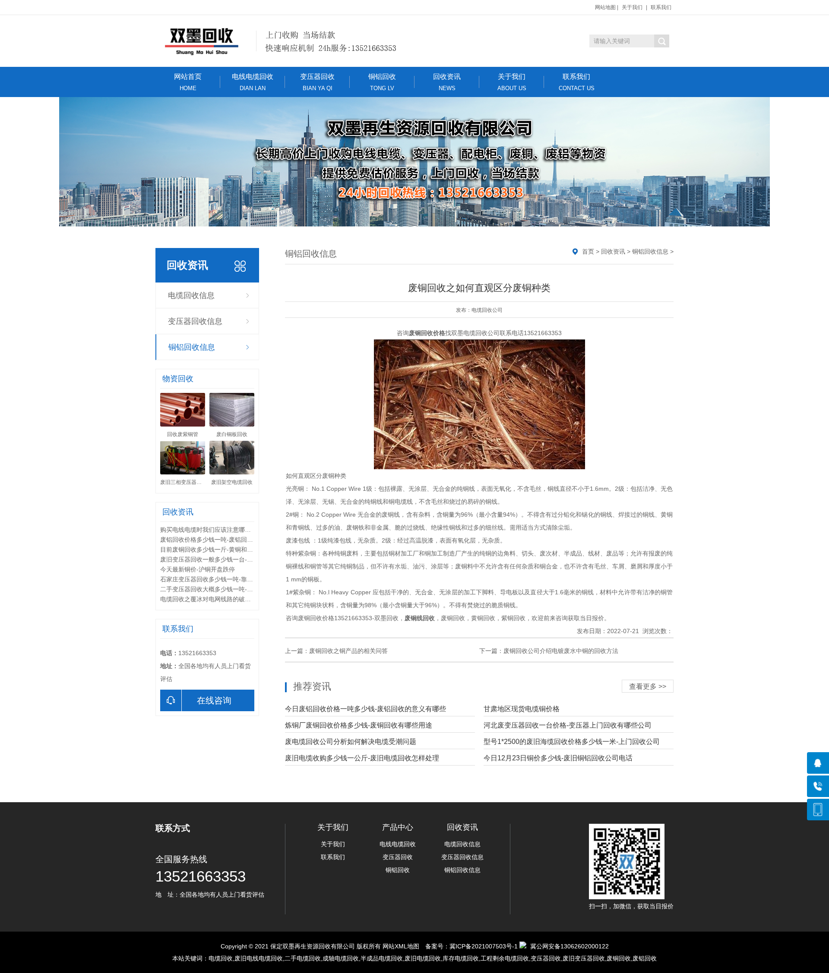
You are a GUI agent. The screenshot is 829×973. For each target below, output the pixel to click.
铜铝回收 (382, 82)
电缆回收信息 (191, 295)
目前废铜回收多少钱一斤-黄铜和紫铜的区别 (218, 549)
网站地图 (605, 7)
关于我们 (632, 7)
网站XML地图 (401, 946)
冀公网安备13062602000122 (569, 946)
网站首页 (188, 82)
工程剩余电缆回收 (505, 958)
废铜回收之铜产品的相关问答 (348, 650)
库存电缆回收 (461, 958)
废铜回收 (619, 958)
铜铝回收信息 (191, 347)
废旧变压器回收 (584, 958)
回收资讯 (447, 82)
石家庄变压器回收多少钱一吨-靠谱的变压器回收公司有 (233, 579)
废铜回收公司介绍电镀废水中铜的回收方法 (560, 650)
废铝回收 (645, 958)
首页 (588, 251)
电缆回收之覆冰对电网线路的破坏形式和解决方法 (226, 599)
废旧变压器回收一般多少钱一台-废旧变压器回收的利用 (233, 559)
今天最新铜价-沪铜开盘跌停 (197, 569)
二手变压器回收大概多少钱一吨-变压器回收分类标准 (230, 589)
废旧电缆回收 (423, 958)
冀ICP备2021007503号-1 (483, 946)
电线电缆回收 (252, 82)
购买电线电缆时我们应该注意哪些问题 (211, 529)
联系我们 (661, 7)
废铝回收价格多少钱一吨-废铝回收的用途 (215, 539)
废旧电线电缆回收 (258, 958)
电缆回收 (221, 958)
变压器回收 (317, 82)
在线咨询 (214, 700)
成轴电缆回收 (341, 958)
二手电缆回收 (303, 958)
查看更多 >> (647, 686)
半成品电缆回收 (382, 958)
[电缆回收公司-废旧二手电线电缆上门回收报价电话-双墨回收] (288, 41)
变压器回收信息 (195, 321)
